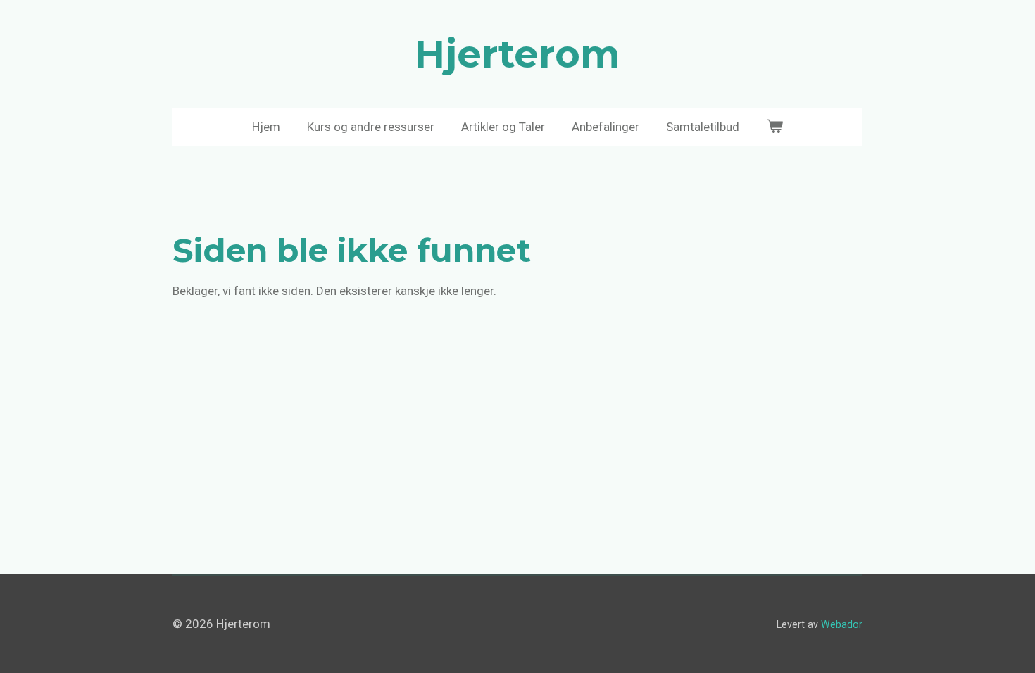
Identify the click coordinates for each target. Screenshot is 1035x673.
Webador (841, 624)
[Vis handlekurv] (774, 127)
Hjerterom (517, 54)
